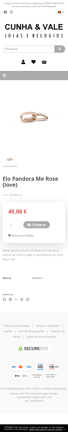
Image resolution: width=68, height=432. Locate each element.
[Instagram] (11, 12)
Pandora (37, 278)
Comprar (38, 224)
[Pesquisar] (59, 49)
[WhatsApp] (16, 299)
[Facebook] (5, 12)
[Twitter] (22, 299)
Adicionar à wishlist (22, 235)
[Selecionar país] (60, 12)
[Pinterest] (27, 299)
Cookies (8, 331)
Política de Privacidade (16, 325)
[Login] (23, 62)
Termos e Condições (47, 325)
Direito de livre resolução (41, 336)
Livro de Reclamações (31, 331)
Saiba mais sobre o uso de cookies (45, 429)
